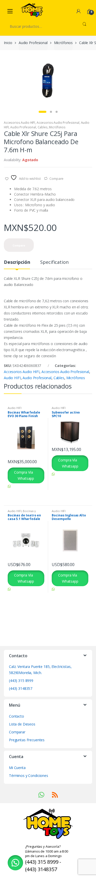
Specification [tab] (54, 262)
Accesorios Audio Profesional (58, 122)
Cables (43, 127)
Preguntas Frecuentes (27, 739)
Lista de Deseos (22, 724)
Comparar (17, 732)
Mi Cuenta (17, 767)
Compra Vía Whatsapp (24, 475)
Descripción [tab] (17, 262)
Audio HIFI (12, 377)
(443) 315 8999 (21, 680)
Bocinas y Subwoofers (22, 512)
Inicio (8, 42)
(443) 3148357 (20, 688)
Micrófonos (63, 42)
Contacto (16, 716)
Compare (56, 178)
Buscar (84, 26)
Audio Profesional (33, 42)
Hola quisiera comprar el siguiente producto (24, 492)
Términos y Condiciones (28, 775)
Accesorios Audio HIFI (19, 122)
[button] (15, 862)
